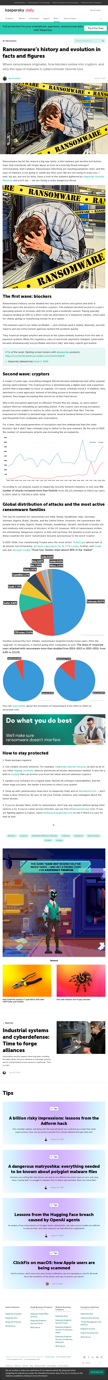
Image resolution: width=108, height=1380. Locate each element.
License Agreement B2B (32, 1359)
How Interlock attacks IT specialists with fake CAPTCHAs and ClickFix (23, 1000)
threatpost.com (87, 791)
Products (9, 18)
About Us (18, 1366)
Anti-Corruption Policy (63, 1357)
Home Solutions (12, 1307)
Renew (22, 18)
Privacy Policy (50, 1357)
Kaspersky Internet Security (70, 766)
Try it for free (96, 28)
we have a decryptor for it (48, 546)
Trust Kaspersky (63, 1366)
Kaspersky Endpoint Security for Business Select (64, 1330)
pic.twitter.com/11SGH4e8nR (48, 355)
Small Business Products (41, 1307)
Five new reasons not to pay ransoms (73, 999)
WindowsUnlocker (79, 808)
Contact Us (9, 1366)
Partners (25, 1366)
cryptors (23, 836)
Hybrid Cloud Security (89, 1333)
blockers (11, 836)
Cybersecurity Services (90, 1318)
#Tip (7, 352)
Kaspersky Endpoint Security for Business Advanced (64, 1339)
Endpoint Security (88, 1329)
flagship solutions (23, 770)
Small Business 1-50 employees (39, 3)
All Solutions (10, 1326)
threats (48, 840)
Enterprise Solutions (90, 1307)
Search (103, 40)
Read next (9, 1023)
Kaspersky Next (61, 1316)
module (15, 774)
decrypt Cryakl (21, 550)
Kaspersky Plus (11, 1318)
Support (46, 18)
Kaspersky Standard (13, 1314)
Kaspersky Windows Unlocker (44, 836)
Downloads (34, 18)
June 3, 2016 (41, 361)
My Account (95, 10)
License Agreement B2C (14, 1359)
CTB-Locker (72, 546)
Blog (55, 18)
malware (65, 836)
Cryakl (97, 546)
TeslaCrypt (79, 542)
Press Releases (51, 1366)
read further (19, 705)
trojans (59, 840)
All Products (35, 1327)
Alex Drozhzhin (14, 78)
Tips (55, 1109)
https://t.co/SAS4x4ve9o (18, 355)
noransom (78, 836)
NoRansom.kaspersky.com (58, 812)
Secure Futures (70, 18)
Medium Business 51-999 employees (65, 3)
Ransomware (10, 41)
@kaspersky (63, 352)
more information (40, 1376)
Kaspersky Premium (13, 1322)
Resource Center (40, 1366)
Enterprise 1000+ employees (91, 3)
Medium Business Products (63, 1308)
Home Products (19, 3)
